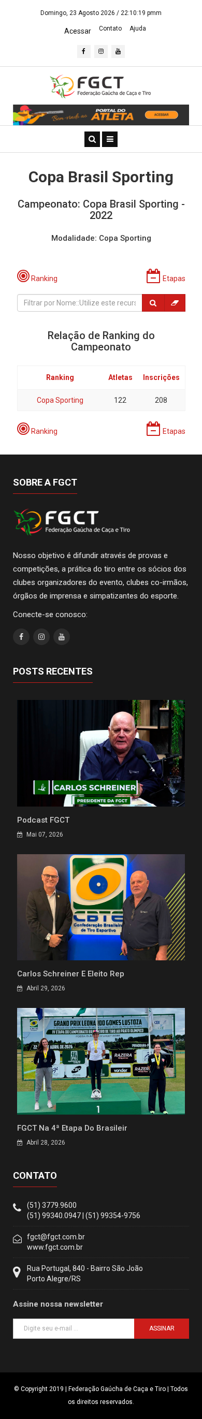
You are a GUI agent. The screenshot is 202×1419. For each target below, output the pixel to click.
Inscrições (161, 377)
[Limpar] (174, 303)
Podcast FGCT (43, 820)
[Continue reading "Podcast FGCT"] (101, 753)
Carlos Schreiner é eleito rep (70, 973)
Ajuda (137, 28)
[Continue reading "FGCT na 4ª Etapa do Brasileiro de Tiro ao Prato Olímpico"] (101, 1061)
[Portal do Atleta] (101, 114)
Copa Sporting (60, 400)
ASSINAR (162, 1328)
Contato (110, 28)
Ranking (60, 377)
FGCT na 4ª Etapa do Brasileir (72, 1128)
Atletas (120, 377)
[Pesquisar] (153, 303)
